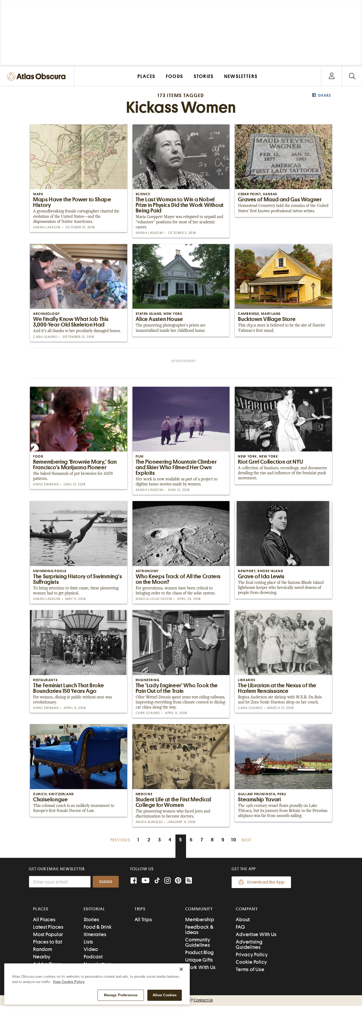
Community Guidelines (197, 942)
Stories (91, 919)
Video (91, 949)
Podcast (93, 956)
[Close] (181, 969)
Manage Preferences (121, 995)
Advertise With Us (256, 934)
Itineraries (95, 934)
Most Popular (48, 934)
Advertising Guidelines (249, 944)
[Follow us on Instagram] (167, 881)
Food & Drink (98, 926)
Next (247, 840)
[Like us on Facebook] (133, 881)
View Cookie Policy (69, 982)
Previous (120, 840)
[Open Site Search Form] (352, 76)
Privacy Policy (252, 954)
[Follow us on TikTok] (157, 881)
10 (233, 839)
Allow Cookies (165, 995)
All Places (44, 919)
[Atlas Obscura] (37, 77)
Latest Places (48, 926)
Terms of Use (250, 969)
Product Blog (199, 952)
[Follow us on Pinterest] (178, 881)
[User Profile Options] (331, 76)
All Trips (143, 919)
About (243, 919)
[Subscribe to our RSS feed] (189, 881)
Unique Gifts (199, 959)
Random (42, 949)
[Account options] (331, 76)
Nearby (42, 956)
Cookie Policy (251, 961)
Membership (199, 919)
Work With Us (200, 967)
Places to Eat (47, 941)
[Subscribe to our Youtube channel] (145, 881)
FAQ (240, 926)
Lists (88, 941)
